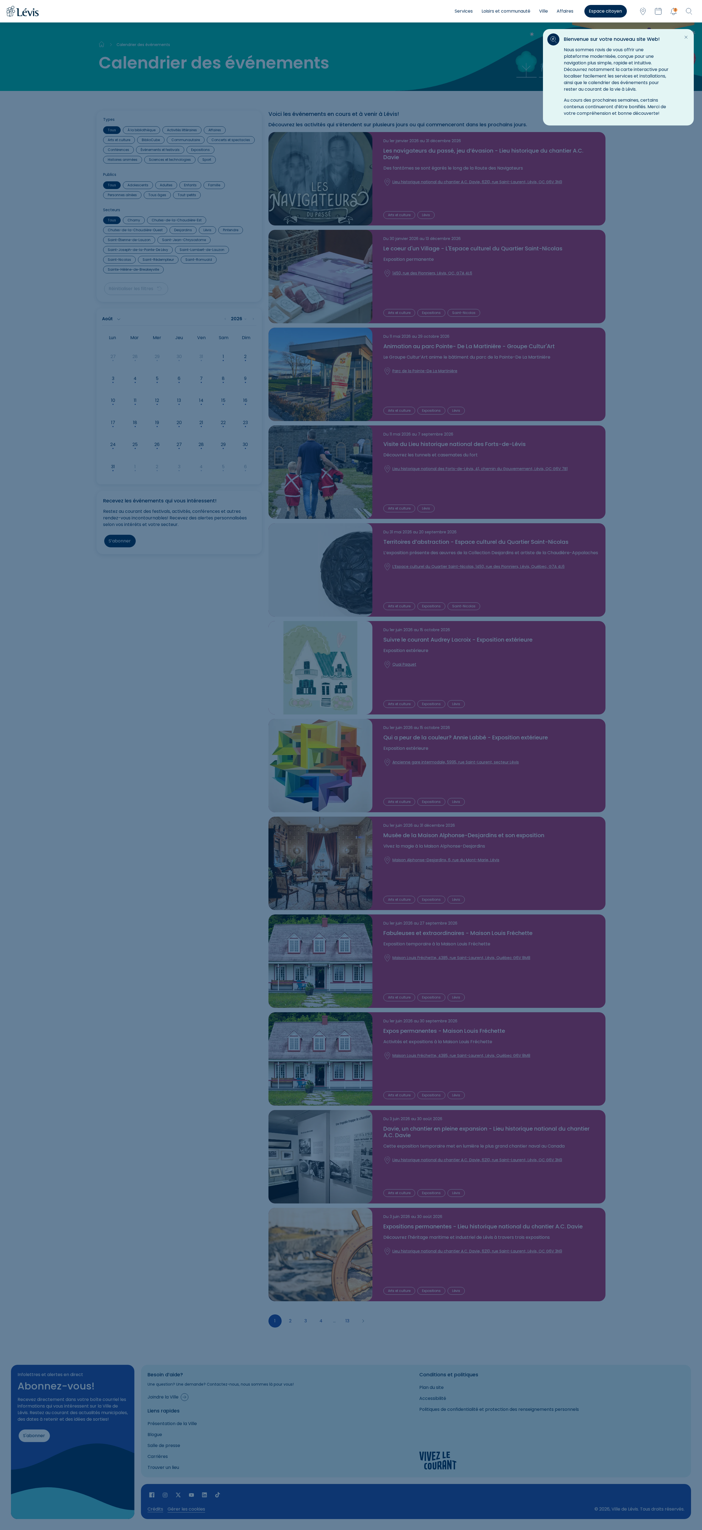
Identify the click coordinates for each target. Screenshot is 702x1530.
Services (464, 11)
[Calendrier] (658, 11)
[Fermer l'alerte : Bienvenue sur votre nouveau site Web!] (686, 37)
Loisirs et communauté (506, 11)
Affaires (565, 11)
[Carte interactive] (642, 11)
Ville (543, 11)
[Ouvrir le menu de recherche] (688, 11)
